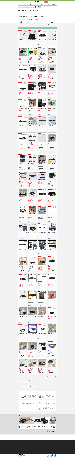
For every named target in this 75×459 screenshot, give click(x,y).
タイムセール (26, 21)
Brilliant (39, 97)
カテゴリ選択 (43, 6)
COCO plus (39, 305)
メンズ (30, 4)
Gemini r (29, 97)
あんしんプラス (46, 395)
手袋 (34, 16)
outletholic (29, 114)
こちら (23, 397)
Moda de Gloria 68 (21, 238)
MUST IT (20, 289)
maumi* (39, 221)
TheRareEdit (39, 289)
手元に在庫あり (21, 22)
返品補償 (22, 60)
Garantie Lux (20, 221)
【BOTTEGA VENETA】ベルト (51, 333)
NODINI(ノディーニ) (37, 19)
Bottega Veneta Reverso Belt (41, 125)
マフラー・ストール (28, 16)
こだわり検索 (53, 6)
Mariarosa (49, 97)
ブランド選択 (48, 6)
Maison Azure (49, 289)
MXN (19, 97)
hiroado (49, 114)
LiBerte (29, 289)
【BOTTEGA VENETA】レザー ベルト (32, 350)
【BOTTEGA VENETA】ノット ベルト (32, 125)
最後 (55, 376)
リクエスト (54, 4)
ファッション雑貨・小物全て (22, 16)
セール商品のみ (21, 21)
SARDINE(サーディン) (31, 19)
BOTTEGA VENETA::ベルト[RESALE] (52, 39)
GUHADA (20, 114)
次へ (53, 376)
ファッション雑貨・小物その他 (41, 16)
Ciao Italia (20, 131)
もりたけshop (39, 131)
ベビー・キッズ (35, 4)
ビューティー (48, 4)
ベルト (36, 16)
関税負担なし (38, 21)
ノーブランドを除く (32, 21)
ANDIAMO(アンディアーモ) (21, 19)
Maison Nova (29, 305)
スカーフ (32, 16)
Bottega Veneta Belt (21, 125)
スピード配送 (26, 22)
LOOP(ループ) (26, 19)
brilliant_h (29, 131)
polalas (29, 238)
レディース (25, 4)
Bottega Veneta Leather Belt (41, 142)
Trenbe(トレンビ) (20, 305)
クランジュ (49, 131)
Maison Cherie (30, 204)
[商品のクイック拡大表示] (24, 31)
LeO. (19, 204)
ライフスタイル (42, 4)
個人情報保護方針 (20, 456)
